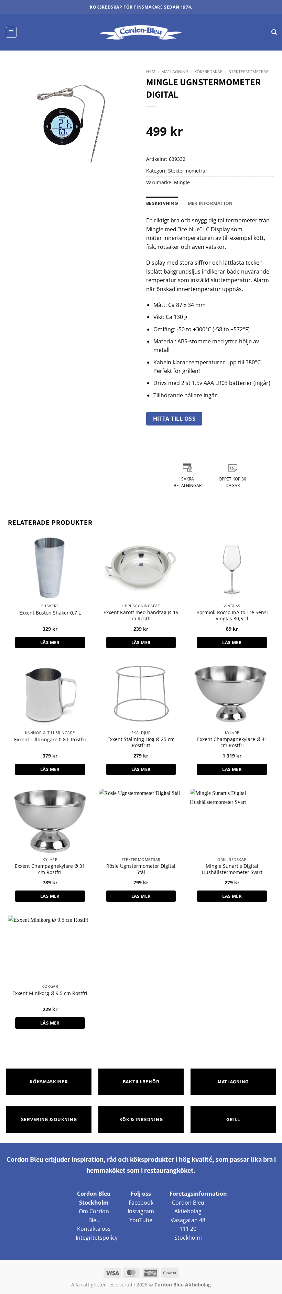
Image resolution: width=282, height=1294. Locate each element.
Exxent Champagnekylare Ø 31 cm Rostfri (50, 869)
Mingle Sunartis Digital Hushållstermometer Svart (232, 869)
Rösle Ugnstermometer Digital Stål (140, 869)
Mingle (182, 182)
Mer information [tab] (210, 203)
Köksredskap (208, 72)
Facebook (141, 1202)
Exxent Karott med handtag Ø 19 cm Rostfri (141, 615)
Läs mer (50, 642)
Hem (150, 72)
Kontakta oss (94, 1228)
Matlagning (174, 72)
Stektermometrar (249, 72)
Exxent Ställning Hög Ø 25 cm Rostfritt (141, 742)
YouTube (140, 1220)
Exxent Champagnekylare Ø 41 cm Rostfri (232, 742)
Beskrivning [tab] (162, 203)
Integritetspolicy (97, 1237)
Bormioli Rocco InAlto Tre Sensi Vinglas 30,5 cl (232, 615)
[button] (11, 32)
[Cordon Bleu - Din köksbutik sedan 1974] (141, 32)
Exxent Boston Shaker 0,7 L (50, 613)
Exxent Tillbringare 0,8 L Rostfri (50, 740)
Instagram (141, 1211)
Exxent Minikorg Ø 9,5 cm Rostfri (49, 993)
